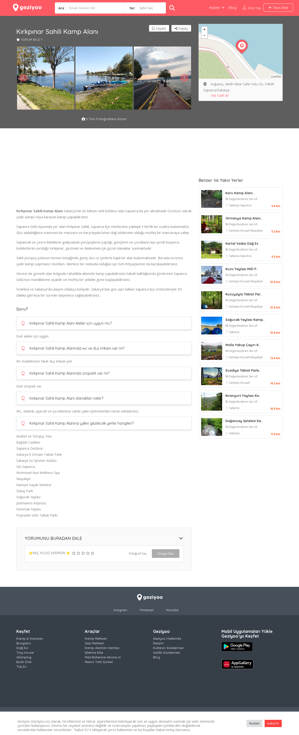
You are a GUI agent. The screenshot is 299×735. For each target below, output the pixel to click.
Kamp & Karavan (29, 638)
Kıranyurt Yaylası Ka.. (243, 396)
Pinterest (146, 610)
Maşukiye (257, 231)
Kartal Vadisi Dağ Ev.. (242, 243)
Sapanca (245, 205)
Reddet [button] (254, 723)
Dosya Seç (166, 553)
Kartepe (234, 231)
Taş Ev (21, 666)
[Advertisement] (104, 175)
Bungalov (23, 643)
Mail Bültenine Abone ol (103, 657)
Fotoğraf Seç (138, 553)
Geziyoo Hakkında (167, 638)
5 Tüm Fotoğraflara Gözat (105, 119)
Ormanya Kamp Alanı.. (244, 218)
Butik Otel (23, 662)
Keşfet (214, 7)
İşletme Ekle (94, 652)
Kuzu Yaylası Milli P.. (241, 269)
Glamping (23, 657)
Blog (232, 7)
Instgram (120, 610)
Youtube (172, 610)
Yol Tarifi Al (219, 95)
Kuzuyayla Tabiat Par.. (243, 294)
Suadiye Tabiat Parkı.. (243, 370)
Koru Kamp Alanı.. (240, 193)
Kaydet (160, 28)
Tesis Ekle (280, 7)
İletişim (158, 643)
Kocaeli (245, 231)
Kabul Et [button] (273, 723)
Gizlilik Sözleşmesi (166, 652)
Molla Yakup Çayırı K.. (242, 345)
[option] (45, 78)
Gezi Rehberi (94, 643)
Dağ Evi (22, 648)
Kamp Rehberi (96, 638)
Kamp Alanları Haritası (102, 648)
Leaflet (276, 76)
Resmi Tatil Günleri (99, 662)
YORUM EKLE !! (31, 39)
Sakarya (234, 205)
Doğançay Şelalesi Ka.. (244, 421)
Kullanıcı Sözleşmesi (168, 648)
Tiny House (25, 652)
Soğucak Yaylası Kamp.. (245, 320)
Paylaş (182, 28)
